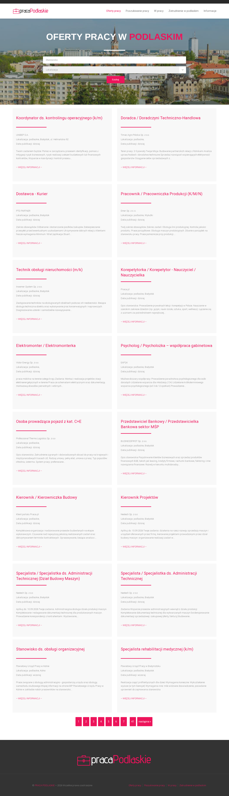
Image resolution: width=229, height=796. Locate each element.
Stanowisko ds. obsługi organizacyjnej (50, 649)
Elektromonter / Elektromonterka (46, 345)
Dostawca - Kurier (32, 194)
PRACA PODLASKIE (45, 785)
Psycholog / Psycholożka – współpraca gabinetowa (166, 345)
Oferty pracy (113, 10)
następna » (145, 721)
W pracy (159, 10)
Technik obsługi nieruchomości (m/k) (49, 269)
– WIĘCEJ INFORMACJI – (29, 167)
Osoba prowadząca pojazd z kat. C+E (48, 421)
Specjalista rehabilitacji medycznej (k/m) (157, 649)
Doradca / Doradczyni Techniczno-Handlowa (161, 118)
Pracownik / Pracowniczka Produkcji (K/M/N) (162, 194)
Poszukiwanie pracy (137, 10)
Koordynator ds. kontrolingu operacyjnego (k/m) (59, 118)
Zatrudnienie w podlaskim (184, 10)
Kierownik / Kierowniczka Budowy (46, 497)
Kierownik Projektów (139, 497)
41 (132, 721)
